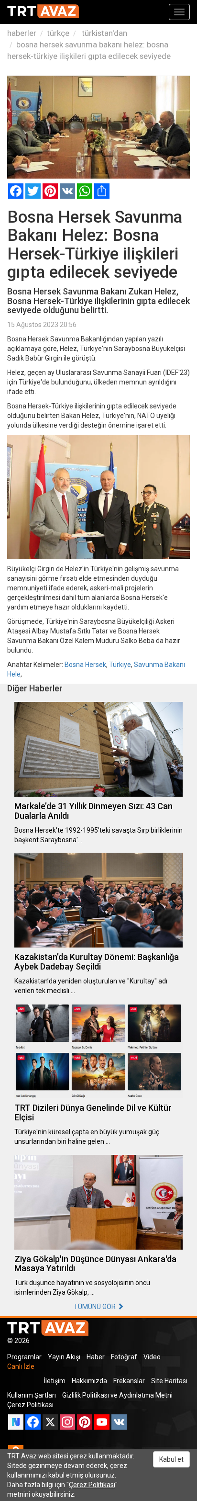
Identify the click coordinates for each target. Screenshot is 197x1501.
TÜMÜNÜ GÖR (95, 1306)
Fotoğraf (124, 1357)
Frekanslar (129, 1381)
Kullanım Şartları (31, 1395)
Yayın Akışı (64, 1357)
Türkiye (120, 664)
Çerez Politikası (30, 1405)
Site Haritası (169, 1381)
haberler (21, 33)
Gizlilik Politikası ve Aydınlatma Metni (117, 1395)
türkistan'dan (103, 33)
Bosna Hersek (85, 664)
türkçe (58, 33)
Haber (96, 1357)
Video (152, 1357)
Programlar (24, 1357)
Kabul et (171, 1459)
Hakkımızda (89, 1381)
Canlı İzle (20, 1366)
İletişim (55, 1381)
